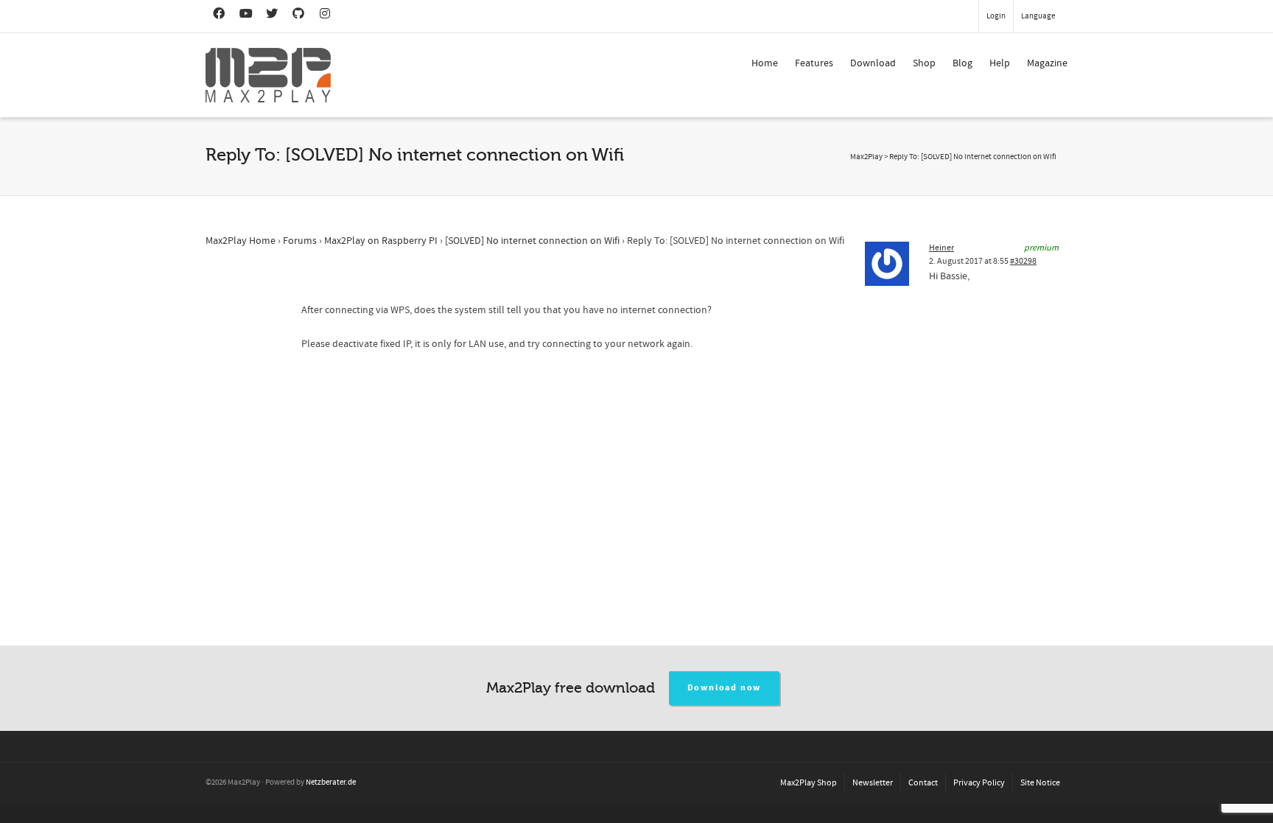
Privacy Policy (979, 782)
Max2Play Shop (808, 782)
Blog (962, 63)
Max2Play (866, 157)
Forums (300, 241)
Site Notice (1040, 782)
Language (1038, 16)
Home (764, 63)
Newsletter (872, 782)
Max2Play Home (241, 241)
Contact (923, 782)
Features (814, 63)
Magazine (1047, 63)
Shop (924, 63)
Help (999, 63)
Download (873, 63)
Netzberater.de (331, 782)
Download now (724, 688)
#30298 (1023, 261)
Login (996, 16)
